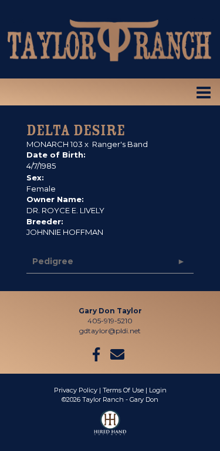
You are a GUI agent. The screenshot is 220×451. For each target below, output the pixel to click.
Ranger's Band (120, 144)
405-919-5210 (110, 320)
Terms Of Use (123, 390)
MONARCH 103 (54, 144)
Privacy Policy (75, 390)
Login (158, 390)
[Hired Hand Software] (110, 427)
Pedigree (52, 261)
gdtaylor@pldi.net (110, 330)
